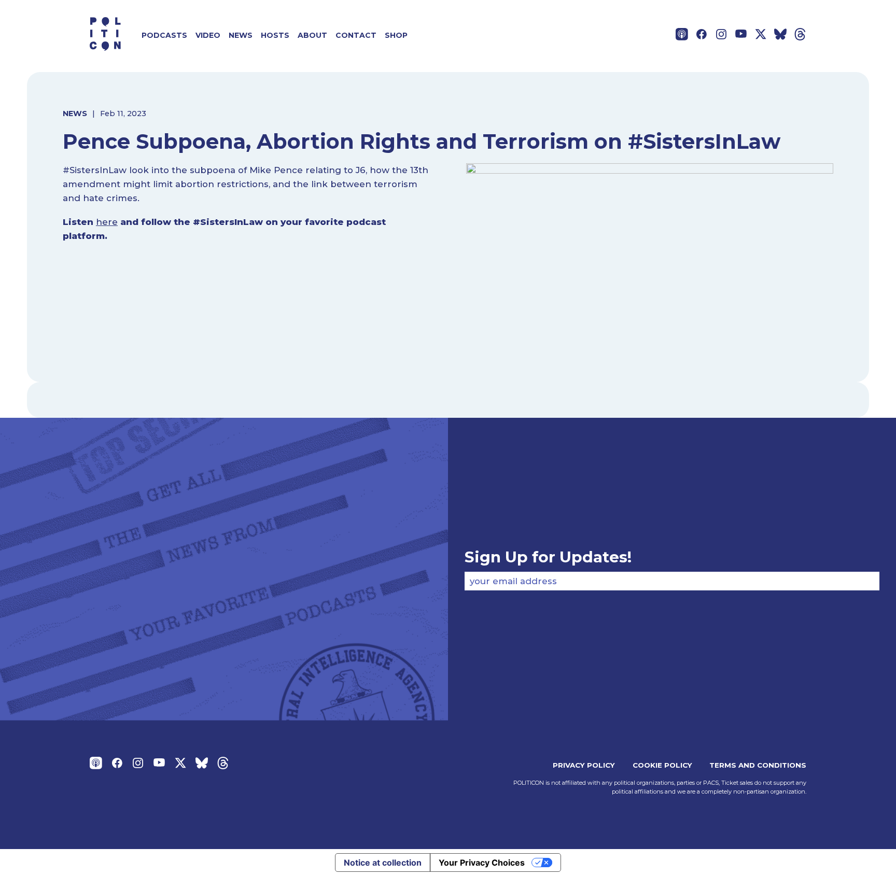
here (107, 222)
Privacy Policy (584, 765)
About (312, 35)
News (241, 35)
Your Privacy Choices (482, 862)
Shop (396, 35)
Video (207, 35)
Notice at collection (383, 862)
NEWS (75, 113)
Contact (355, 35)
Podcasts (164, 35)
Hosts (275, 35)
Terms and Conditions (757, 765)
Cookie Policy (662, 765)
